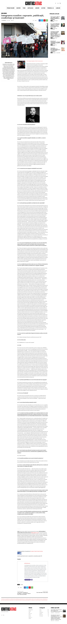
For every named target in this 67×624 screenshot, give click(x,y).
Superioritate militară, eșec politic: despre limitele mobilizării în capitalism (55, 18)
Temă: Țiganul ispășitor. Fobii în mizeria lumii (34, 61)
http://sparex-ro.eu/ (35, 532)
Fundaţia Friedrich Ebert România (36, 551)
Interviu (5, 13)
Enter (2, 13)
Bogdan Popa (55, 28)
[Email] (32, 580)
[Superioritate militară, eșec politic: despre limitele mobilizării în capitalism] (63, 18)
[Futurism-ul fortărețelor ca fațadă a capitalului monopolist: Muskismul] (63, 42)
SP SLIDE (21, 584)
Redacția (54, 52)
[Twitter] (42, 20)
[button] (60, 3)
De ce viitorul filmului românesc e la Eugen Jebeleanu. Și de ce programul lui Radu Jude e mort (55, 25)
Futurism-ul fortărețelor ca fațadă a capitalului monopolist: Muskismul (55, 42)
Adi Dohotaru (4, 20)
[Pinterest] (44, 20)
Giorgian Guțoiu (55, 20)
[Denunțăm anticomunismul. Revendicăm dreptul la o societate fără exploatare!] (63, 49)
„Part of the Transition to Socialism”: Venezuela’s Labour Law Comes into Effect (24, 593)
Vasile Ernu (52, 612)
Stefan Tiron (55, 44)
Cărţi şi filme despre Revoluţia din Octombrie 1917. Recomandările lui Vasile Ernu (56, 610)
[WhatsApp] (47, 20)
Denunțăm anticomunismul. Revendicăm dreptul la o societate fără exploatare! (55, 50)
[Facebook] (56, 3)
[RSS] (58, 3)
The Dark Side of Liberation (42, 592)
